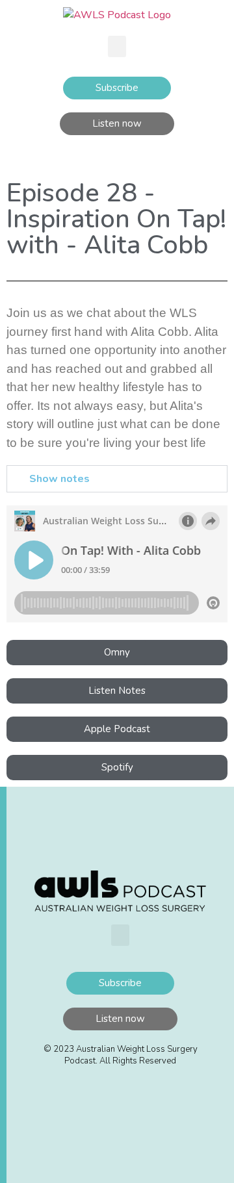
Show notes (59, 479)
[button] (117, 46)
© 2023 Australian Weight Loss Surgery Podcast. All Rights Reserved (121, 1055)
